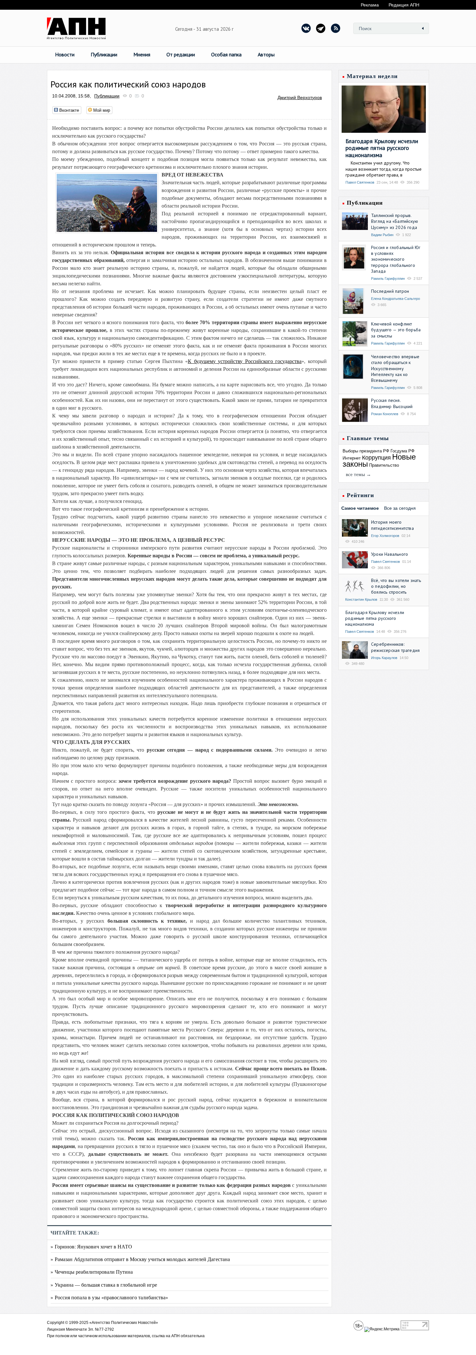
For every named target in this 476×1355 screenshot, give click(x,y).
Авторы (266, 54)
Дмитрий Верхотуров (300, 97)
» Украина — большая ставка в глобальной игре (104, 1284)
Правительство (384, 465)
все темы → (358, 474)
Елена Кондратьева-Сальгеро (395, 299)
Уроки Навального (389, 554)
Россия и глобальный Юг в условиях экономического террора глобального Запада (395, 259)
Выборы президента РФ (366, 451)
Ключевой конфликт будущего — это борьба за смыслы (396, 329)
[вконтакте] (306, 28)
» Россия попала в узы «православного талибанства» (109, 1297)
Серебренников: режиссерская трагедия (395, 647)
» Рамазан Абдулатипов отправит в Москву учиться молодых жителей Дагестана (140, 1259)
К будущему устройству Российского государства (244, 361)
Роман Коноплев (384, 414)
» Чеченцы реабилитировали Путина (92, 1271)
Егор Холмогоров (385, 536)
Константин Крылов (361, 599)
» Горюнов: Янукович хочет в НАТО (91, 1246)
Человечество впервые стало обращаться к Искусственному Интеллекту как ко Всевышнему (395, 368)
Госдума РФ (402, 451)
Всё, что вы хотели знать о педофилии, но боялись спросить (396, 586)
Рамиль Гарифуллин (388, 278)
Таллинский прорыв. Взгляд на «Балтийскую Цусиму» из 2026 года (394, 221)
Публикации (104, 54)
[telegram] (321, 28)
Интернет (352, 458)
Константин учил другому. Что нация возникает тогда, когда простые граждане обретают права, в (384, 168)
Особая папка (226, 54)
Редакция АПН (404, 4)
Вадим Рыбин (382, 235)
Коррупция (376, 457)
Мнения (141, 54)
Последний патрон (390, 291)
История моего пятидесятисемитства (392, 525)
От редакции (180, 54)
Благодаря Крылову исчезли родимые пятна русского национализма (382, 148)
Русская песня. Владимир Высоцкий (392, 403)
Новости (64, 54)
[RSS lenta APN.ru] (335, 28)
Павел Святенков (360, 182)
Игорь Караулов (384, 658)
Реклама (370, 4)
